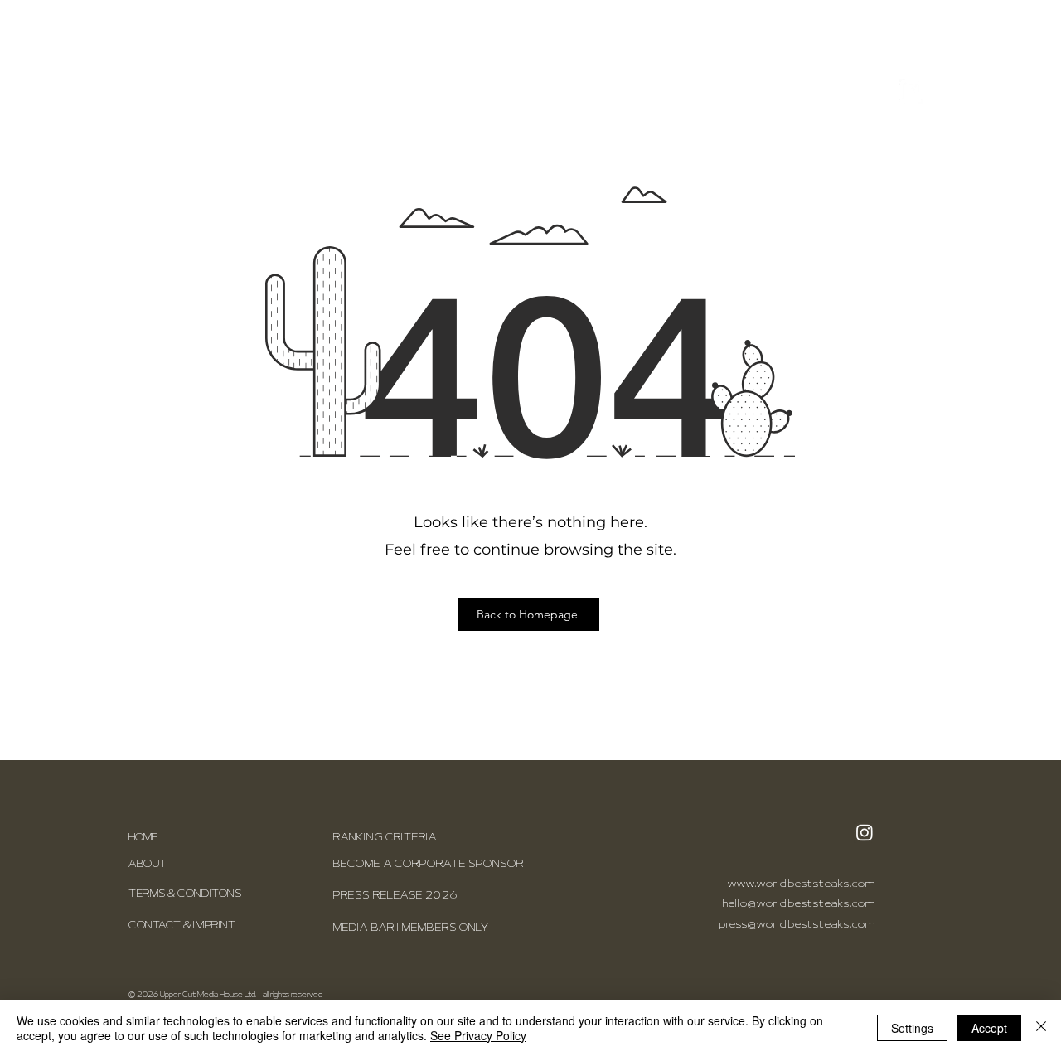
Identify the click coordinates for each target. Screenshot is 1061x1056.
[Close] (1041, 1028)
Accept (989, 1028)
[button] (950, 91)
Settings (912, 1028)
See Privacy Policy (478, 1035)
